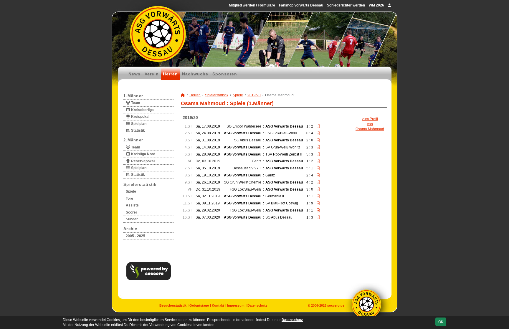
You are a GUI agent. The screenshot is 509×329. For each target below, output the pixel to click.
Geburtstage (199, 305)
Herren (170, 74)
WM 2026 (376, 5)
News (134, 74)
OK (440, 322)
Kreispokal (139, 117)
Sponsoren (224, 74)
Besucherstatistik (172, 305)
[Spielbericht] (318, 126)
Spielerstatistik (140, 184)
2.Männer (133, 140)
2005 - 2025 (135, 236)
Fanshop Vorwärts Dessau (301, 5)
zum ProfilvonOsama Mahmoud (370, 124)
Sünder (132, 219)
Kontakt (218, 305)
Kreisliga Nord (142, 154)
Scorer (131, 212)
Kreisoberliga (142, 110)
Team (135, 103)
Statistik (137, 130)
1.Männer (133, 96)
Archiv (130, 229)
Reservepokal (142, 161)
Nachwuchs (195, 74)
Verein (152, 74)
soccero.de (335, 305)
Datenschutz (257, 305)
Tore (129, 198)
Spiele (131, 191)
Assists (132, 205)
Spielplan (138, 124)
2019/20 (254, 95)
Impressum (235, 305)
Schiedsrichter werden (346, 5)
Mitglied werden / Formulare (252, 5)
